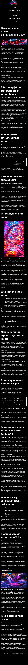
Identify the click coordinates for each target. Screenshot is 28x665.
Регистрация (14, 21)
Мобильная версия (14, 13)
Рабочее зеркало (14, 10)
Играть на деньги (14, 18)
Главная (14, 7)
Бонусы (14, 15)
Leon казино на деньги (18, 270)
